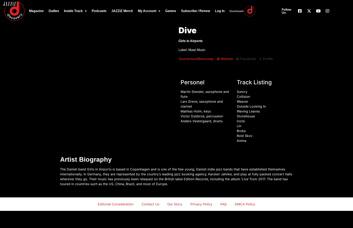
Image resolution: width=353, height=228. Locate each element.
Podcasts (99, 11)
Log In (220, 11)
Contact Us (150, 204)
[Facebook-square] (300, 11)
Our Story (174, 204)
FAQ (223, 204)
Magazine (36, 11)
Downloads (236, 11)
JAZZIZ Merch (122, 11)
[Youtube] (318, 11)
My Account (147, 11)
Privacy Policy (201, 204)
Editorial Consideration (115, 204)
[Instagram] (327, 11)
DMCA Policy (245, 204)
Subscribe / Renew (195, 11)
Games (170, 11)
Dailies (54, 11)
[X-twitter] (309, 11)
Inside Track (73, 11)
